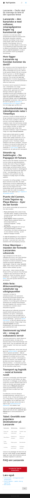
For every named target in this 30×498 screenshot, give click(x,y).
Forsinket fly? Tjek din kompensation (15, 469)
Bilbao (4, 278)
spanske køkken (12, 351)
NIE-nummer (7, 484)
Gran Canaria (14, 147)
